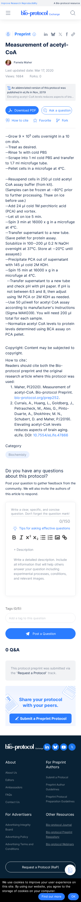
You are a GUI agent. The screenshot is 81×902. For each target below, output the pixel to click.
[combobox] (40, 618)
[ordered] (50, 537)
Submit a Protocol (57, 777)
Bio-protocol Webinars (60, 844)
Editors (9, 780)
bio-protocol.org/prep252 (36, 397)
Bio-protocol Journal (59, 824)
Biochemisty (17, 454)
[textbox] (40, 618)
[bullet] (43, 537)
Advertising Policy (16, 836)
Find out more (51, 896)
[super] (28, 537)
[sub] (36, 537)
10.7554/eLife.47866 (50, 435)
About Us (11, 772)
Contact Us (12, 802)
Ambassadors (13, 787)
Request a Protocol (32, 673)
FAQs (8, 794)
